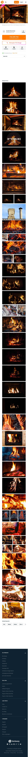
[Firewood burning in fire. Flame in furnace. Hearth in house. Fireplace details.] (13, 294)
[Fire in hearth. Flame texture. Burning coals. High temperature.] (8, 283)
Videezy (4, 717)
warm (9, 681)
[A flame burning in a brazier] (4, 245)
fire (4, 681)
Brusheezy (4, 713)
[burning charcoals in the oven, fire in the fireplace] (13, 538)
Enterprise (4, 720)
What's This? (15, 53)
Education (4, 722)
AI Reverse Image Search (8, 727)
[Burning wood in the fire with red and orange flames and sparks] (13, 235)
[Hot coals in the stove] (13, 458)
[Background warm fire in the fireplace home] (13, 89)
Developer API (5, 725)
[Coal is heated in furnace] (14, 552)
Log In (21, 2)
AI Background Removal (7, 730)
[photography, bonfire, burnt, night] (8, 198)
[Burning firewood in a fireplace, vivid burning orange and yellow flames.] (13, 360)
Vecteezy (4, 715)
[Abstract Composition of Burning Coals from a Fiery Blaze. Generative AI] (11, 253)
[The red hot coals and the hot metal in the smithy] (6, 552)
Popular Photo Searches (7, 750)
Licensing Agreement (7, 740)
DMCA (3, 743)
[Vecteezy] (2, 2)
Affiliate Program (6, 745)
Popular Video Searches (7, 753)
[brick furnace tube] (13, 220)
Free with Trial (14, 37)
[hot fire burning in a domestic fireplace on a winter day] (13, 377)
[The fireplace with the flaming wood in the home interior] (13, 171)
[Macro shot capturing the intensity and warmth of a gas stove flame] (13, 490)
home (15, 681)
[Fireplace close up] (13, 474)
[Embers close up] (7, 274)
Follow (23, 32)
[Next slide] (22, 681)
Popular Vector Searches (7, 748)
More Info (5, 55)
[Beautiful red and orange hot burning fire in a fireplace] (13, 576)
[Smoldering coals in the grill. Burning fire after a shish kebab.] (9, 334)
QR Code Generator (6, 732)
